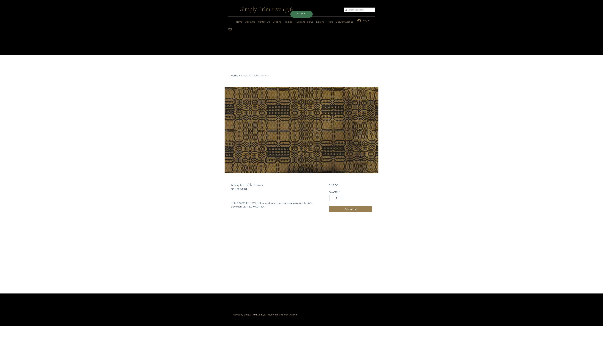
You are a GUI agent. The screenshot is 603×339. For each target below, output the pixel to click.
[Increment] (341, 198)
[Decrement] (332, 198)
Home (234, 75)
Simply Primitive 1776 (266, 9)
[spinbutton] (336, 198)
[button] (330, 22)
